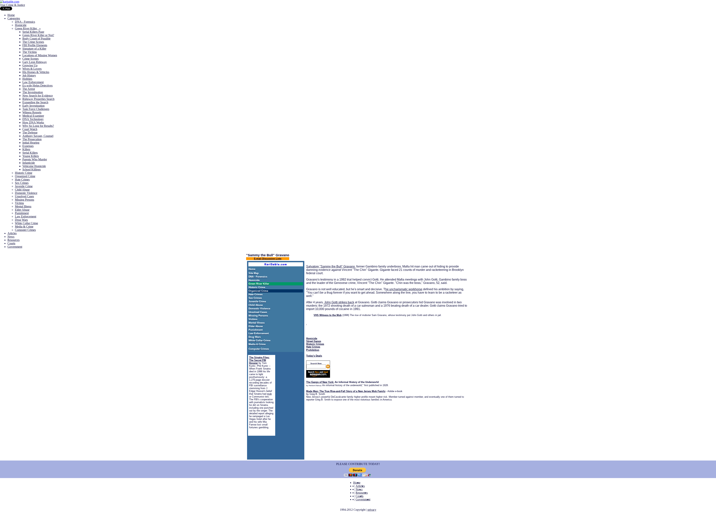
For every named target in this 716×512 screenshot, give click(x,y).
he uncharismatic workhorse (403, 289)
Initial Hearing (30, 142)
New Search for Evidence (37, 95)
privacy (372, 509)
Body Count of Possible (36, 38)
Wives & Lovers (32, 68)
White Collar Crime (26, 223)
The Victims (29, 52)
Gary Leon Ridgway (34, 62)
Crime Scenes (30, 58)
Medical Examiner (33, 115)
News (10, 236)
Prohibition (312, 350)
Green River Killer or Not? (38, 35)
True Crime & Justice (12, 5)
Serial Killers (30, 152)
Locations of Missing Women (39, 55)
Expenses (28, 146)
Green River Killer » (28, 28)
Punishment (22, 213)
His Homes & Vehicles (35, 72)
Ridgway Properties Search (38, 99)
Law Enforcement (33, 82)
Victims (19, 203)
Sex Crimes (22, 182)
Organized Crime (25, 176)
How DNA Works (33, 122)
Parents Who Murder (34, 159)
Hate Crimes (22, 179)
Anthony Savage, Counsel (37, 135)
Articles (12, 233)
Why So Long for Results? (38, 125)
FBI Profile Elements (34, 45)
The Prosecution (32, 139)
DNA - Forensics (25, 21)
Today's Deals (314, 355)
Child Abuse (22, 189)
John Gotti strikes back (339, 302)
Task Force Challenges (35, 109)
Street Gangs (313, 341)
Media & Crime (24, 226)
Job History (29, 75)
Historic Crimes (315, 344)
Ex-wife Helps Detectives (37, 85)
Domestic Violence (26, 193)
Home (11, 15)
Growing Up (29, 65)
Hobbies (27, 78)
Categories (13, 18)
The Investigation (32, 92)
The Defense (29, 132)
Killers (26, 149)
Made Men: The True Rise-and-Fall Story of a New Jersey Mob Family (345, 391)
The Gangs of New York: (320, 382)
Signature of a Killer (34, 48)
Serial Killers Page (33, 31)
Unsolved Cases (24, 196)
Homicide (20, 25)
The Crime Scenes (33, 41)
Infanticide (28, 162)
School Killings (31, 169)
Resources (13, 240)
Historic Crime (23, 172)
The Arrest (28, 88)
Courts (11, 243)
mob (269, 393)
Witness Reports (31, 112)
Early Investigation (33, 105)
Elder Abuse (22, 209)
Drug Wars (21, 219)
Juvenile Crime (24, 186)
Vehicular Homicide (34, 166)
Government (14, 246)
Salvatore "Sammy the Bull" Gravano (330, 266)
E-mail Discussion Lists (267, 258)
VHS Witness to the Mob (328, 315)
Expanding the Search (35, 102)
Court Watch (29, 129)
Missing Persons (24, 199)
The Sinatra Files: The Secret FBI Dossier (259, 360)
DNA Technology (33, 119)
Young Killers (30, 156)
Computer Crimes (25, 229)
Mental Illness (23, 206)
